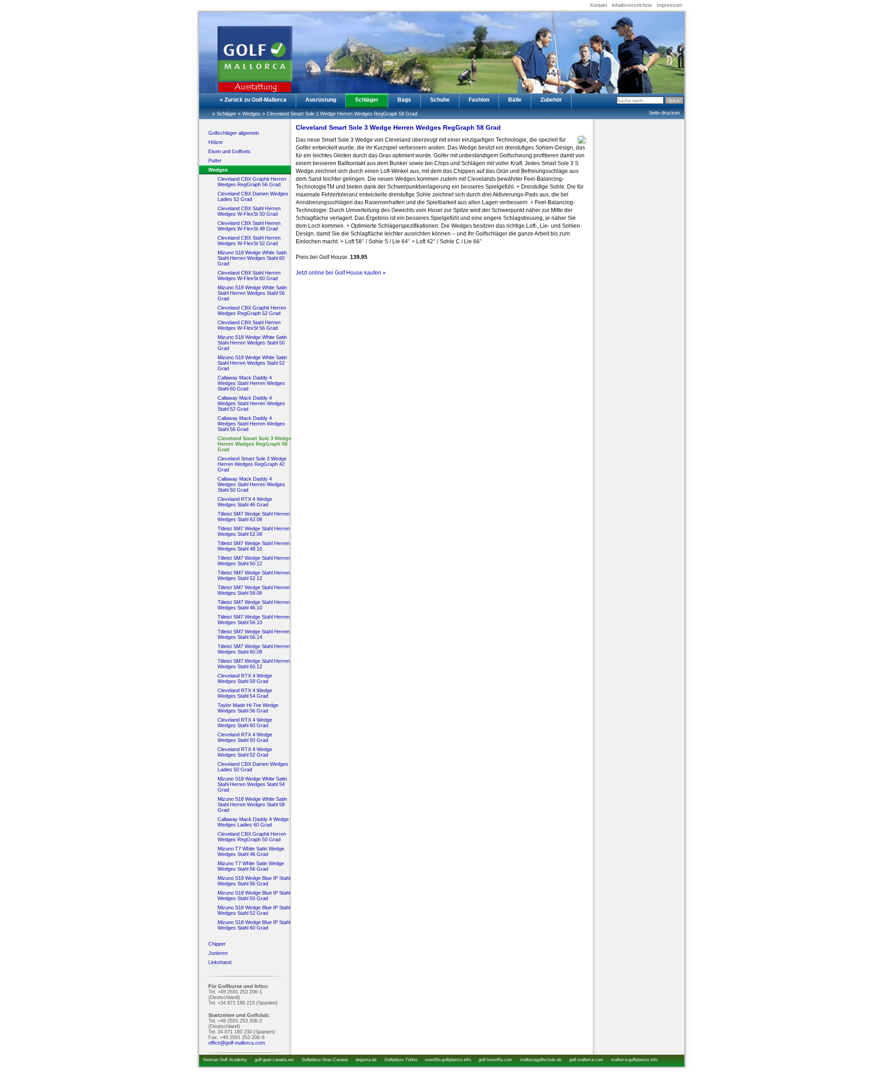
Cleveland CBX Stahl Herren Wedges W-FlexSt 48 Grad (249, 225)
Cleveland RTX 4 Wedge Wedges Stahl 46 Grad (245, 501)
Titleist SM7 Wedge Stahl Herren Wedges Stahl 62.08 (254, 516)
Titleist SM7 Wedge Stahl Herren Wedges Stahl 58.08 (254, 590)
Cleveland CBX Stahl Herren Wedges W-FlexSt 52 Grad (249, 240)
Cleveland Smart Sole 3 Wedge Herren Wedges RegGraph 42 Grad (252, 464)
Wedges (251, 113)
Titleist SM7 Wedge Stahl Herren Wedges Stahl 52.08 (254, 531)
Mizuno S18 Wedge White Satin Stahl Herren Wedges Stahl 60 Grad (252, 258)
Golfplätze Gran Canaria (325, 1059)
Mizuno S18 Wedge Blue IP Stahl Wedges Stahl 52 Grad (254, 910)
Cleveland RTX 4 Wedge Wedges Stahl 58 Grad (245, 678)
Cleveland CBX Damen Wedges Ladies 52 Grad (253, 196)
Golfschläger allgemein (233, 133)
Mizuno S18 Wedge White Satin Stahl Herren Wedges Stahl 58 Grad (252, 804)
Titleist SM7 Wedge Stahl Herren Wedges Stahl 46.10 (254, 604)
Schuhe (440, 100)
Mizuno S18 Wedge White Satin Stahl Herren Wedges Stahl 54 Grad (252, 784)
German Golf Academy (225, 1059)
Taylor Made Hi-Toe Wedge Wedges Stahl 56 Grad (248, 707)
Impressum (669, 5)
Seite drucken (664, 112)
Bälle (515, 100)
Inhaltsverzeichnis (632, 5)
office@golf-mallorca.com (236, 1042)
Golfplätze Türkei (400, 1059)
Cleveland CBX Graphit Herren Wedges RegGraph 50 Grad (252, 836)
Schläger (366, 100)
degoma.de (366, 1059)
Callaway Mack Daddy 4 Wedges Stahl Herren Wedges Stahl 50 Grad (251, 484)
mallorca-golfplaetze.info (634, 1059)
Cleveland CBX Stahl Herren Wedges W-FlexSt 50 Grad (249, 211)
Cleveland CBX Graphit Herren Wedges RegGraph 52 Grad (252, 310)
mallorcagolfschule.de (541, 1059)
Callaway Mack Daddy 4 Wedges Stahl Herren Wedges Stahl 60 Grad (251, 383)
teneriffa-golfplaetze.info (448, 1059)
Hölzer (215, 142)
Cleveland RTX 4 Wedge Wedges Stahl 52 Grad (245, 752)
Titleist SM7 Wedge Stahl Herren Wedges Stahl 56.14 (254, 634)
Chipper (217, 944)
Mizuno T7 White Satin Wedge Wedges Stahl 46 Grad (251, 851)
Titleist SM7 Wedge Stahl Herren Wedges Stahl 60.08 (254, 649)
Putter (215, 160)
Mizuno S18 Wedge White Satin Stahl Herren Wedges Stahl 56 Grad (252, 293)
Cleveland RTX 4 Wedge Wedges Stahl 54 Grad (245, 693)
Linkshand (219, 962)
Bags (404, 100)
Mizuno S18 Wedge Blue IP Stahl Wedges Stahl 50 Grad (254, 895)
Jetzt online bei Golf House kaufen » (341, 273)
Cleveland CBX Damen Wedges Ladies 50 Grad (253, 766)
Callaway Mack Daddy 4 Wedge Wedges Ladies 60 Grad (253, 821)
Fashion (479, 100)
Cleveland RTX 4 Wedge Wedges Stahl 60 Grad (245, 722)
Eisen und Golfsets (229, 151)
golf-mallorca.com (586, 1059)
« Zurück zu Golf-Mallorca (253, 100)
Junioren (218, 953)
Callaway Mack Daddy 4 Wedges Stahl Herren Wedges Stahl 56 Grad (251, 423)
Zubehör (551, 100)
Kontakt (598, 5)
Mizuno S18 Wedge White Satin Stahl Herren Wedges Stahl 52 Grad (252, 363)
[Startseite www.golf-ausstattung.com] (245, 49)
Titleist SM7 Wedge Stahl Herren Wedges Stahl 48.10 (254, 545)
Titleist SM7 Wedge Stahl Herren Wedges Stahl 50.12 (254, 560)
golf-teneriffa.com (495, 1059)
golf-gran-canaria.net (274, 1059)
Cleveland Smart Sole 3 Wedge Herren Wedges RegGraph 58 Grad (342, 113)
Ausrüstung (320, 100)
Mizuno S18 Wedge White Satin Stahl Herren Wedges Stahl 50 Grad (252, 342)
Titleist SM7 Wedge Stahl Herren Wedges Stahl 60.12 (254, 663)
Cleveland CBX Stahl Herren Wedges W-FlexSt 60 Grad (249, 275)
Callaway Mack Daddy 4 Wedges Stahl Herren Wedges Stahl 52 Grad (251, 403)
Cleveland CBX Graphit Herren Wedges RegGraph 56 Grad (252, 181)
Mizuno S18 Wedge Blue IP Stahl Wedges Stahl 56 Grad (254, 880)
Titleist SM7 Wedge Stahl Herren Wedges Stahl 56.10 (254, 619)
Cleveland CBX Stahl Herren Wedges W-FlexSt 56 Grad (249, 325)
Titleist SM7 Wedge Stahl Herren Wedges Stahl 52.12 (254, 575)
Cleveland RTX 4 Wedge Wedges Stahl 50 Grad (245, 737)
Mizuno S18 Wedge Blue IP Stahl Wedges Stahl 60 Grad (254, 924)
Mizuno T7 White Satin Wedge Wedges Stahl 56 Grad (251, 866)
